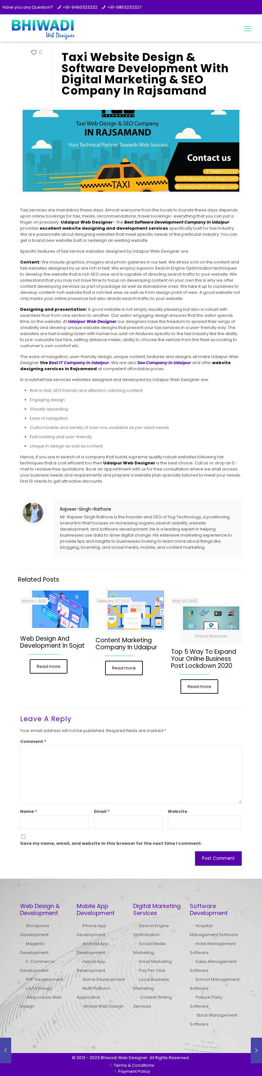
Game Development (103, 979)
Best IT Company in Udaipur (79, 363)
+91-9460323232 (80, 7)
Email (102, 811)
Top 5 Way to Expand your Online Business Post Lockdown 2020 (203, 658)
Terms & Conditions (134, 1065)
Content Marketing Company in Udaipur (126, 644)
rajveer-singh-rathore (85, 509)
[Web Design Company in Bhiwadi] (42, 28)
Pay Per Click (152, 970)
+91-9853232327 (124, 7)
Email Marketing (155, 961)
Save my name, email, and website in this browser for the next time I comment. (111, 843)
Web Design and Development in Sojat (52, 642)
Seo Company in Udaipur (164, 363)
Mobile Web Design (103, 1006)
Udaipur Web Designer (92, 321)
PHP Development (44, 979)
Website (177, 811)
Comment (33, 741)
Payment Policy (134, 1071)
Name (28, 811)
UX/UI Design (39, 988)
